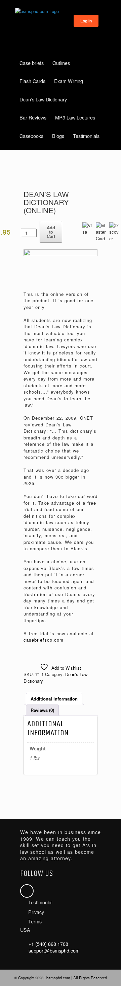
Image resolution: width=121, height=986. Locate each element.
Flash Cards (32, 80)
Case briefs (31, 62)
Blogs (58, 135)
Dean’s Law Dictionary (43, 99)
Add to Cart (51, 231)
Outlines (61, 62)
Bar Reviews (32, 117)
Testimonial (40, 902)
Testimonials (86, 135)
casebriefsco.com (44, 640)
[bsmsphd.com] (60, 11)
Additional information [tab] (54, 698)
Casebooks (31, 135)
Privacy (36, 912)
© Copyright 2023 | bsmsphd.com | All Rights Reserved (60, 977)
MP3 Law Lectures (75, 117)
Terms (35, 921)
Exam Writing (68, 80)
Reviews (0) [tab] (42, 710)
